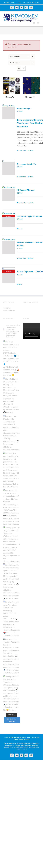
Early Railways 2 (24, 108)
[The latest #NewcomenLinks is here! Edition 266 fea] (11, 358)
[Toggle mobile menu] (38, 23)
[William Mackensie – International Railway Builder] (8, 247)
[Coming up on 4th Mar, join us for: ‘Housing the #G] (11, 693)
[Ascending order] (33, 56)
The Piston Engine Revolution (29, 216)
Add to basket (22, 150)
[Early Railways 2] (8, 113)
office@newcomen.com (31, 2)
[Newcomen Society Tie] (8, 168)
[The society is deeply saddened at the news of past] (11, 470)
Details (31, 150)
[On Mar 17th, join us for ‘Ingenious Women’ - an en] (11, 619)
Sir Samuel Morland (26, 190)
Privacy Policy (30, 737)
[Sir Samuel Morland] (8, 194)
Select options (22, 176)
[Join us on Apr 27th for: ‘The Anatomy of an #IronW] (11, 433)
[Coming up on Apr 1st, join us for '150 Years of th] (11, 544)
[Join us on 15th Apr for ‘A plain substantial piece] (11, 507)
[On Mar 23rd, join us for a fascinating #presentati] (11, 581)
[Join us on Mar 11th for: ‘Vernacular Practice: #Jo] (11, 656)
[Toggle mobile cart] (34, 23)
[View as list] (23, 68)
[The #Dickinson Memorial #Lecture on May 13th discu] (11, 396)
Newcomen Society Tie (26, 163)
